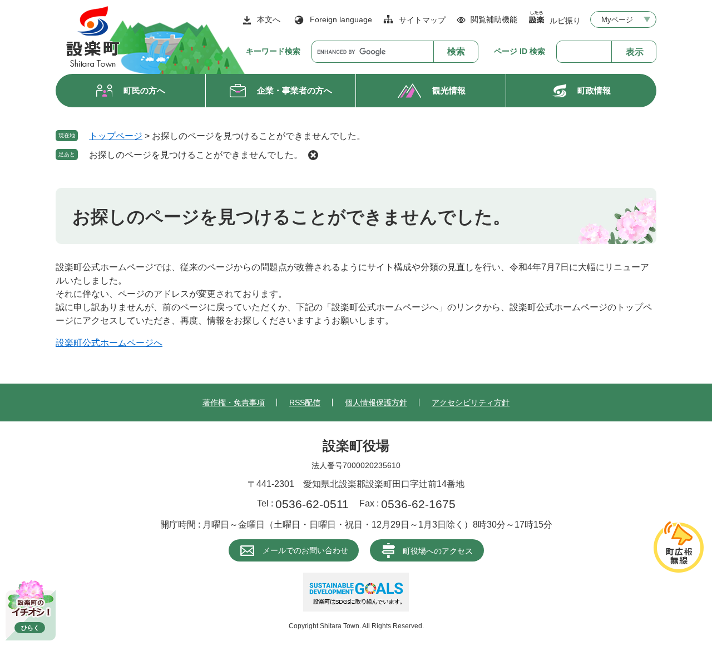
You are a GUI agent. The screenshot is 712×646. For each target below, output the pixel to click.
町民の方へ (144, 90)
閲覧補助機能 (494, 19)
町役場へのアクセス (438, 550)
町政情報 (594, 90)
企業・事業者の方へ (294, 90)
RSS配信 (304, 402)
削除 (313, 155)
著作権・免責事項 (233, 402)
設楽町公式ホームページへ (109, 342)
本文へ (268, 19)
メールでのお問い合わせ (305, 550)
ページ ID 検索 (519, 51)
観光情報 (449, 90)
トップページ (115, 136)
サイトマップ (422, 20)
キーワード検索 (273, 51)
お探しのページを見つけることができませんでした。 (196, 155)
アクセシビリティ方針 (471, 402)
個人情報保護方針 (376, 402)
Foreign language (341, 19)
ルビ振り (565, 20)
